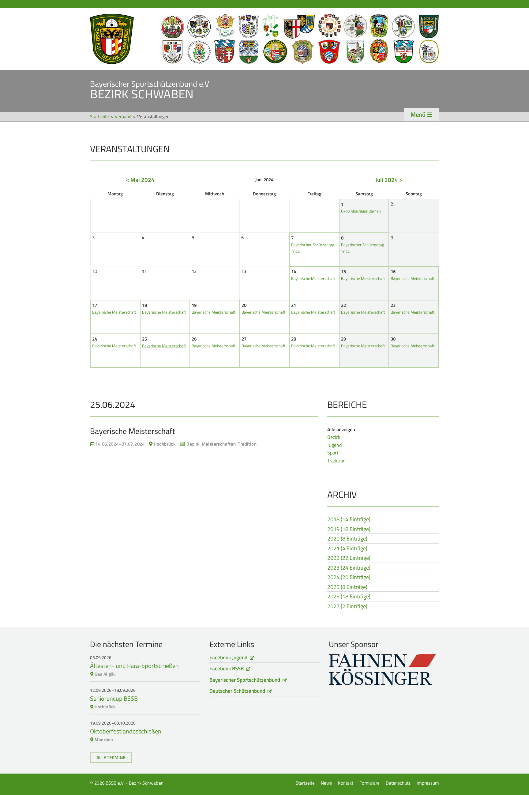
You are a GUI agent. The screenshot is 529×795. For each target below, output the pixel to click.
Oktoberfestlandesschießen (125, 731)
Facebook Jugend (228, 657)
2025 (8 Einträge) (347, 587)
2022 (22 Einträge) (348, 558)
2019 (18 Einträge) (348, 529)
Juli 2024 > (389, 179)
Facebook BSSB (226, 669)
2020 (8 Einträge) (347, 539)
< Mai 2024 (140, 179)
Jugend (334, 445)
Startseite (264, 39)
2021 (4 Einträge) (347, 548)
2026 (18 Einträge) (348, 597)
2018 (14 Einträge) (348, 519)
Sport (333, 452)
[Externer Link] (384, 669)
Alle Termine (110, 757)
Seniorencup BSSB (114, 698)
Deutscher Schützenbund (237, 691)
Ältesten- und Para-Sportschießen (134, 665)
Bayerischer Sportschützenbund (244, 680)
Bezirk (333, 437)
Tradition (336, 460)
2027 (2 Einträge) (347, 606)
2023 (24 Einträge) (348, 568)
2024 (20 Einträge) (348, 577)
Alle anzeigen (341, 429)
